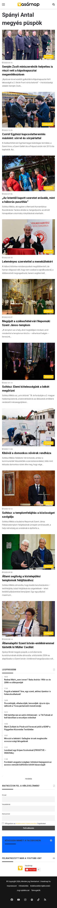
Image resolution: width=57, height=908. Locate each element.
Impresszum (12, 886)
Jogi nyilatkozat (23, 890)
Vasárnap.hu (46, 881)
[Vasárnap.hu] (28, 4)
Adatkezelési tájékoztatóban (26, 823)
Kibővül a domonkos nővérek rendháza (26, 453)
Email (4, 795)
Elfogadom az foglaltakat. (25, 823)
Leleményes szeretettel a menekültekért (27, 261)
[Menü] (3, 5)
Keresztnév (6, 814)
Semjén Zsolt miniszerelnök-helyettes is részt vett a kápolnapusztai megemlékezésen (27, 70)
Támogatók (35, 890)
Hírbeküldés (23, 886)
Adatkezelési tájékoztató (40, 886)
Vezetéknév (6, 804)
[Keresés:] (53, 5)
